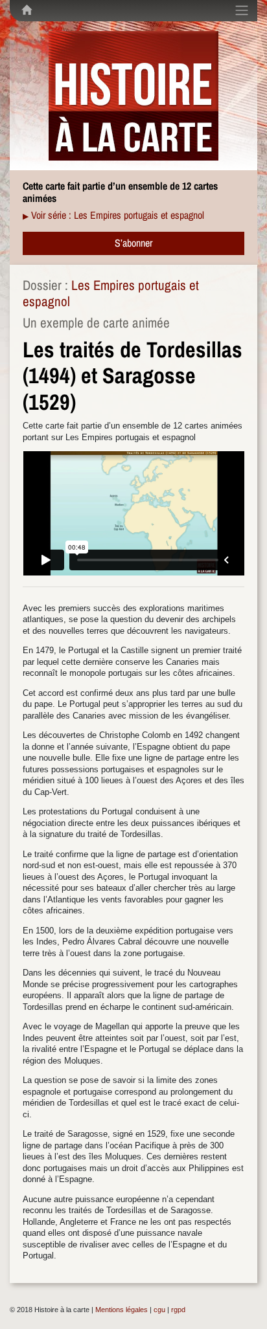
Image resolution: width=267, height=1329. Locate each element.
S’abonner (133, 243)
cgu (159, 1309)
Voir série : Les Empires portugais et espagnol (117, 215)
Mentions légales (121, 1309)
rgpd (178, 1309)
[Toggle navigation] (241, 10)
